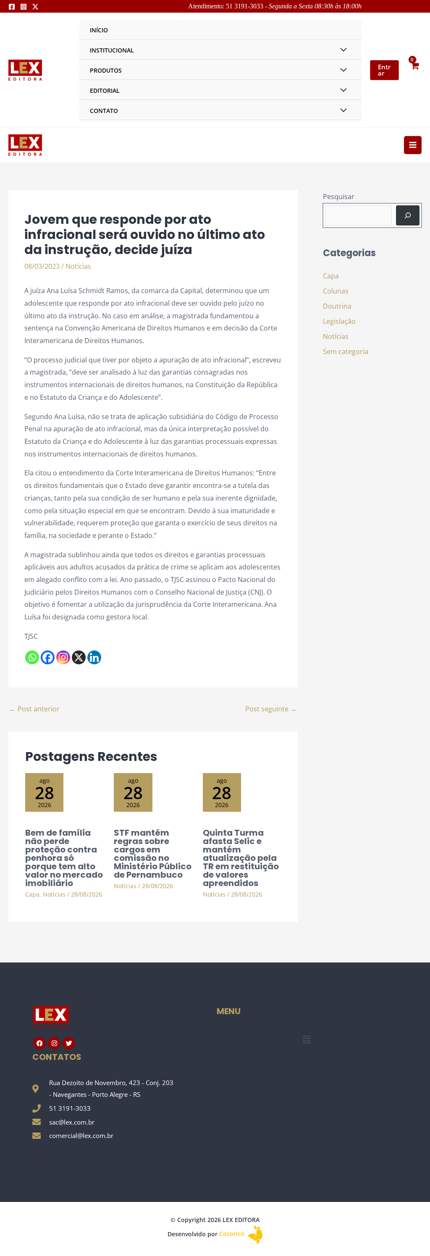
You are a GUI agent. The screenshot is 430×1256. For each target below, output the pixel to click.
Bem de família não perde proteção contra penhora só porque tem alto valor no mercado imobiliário (64, 858)
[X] (79, 657)
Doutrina (337, 306)
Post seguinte (271, 708)
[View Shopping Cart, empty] (414, 69)
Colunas (336, 291)
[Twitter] (35, 6)
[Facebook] (11, 6)
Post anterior (34, 708)
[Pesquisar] (408, 215)
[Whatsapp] (32, 657)
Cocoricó (232, 1234)
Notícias (78, 266)
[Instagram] (23, 6)
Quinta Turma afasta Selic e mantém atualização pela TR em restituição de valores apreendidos (241, 858)
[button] (306, 1039)
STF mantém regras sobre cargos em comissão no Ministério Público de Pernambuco (152, 854)
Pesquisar (338, 196)
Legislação (339, 321)
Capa (32, 894)
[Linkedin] (94, 657)
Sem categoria (345, 351)
